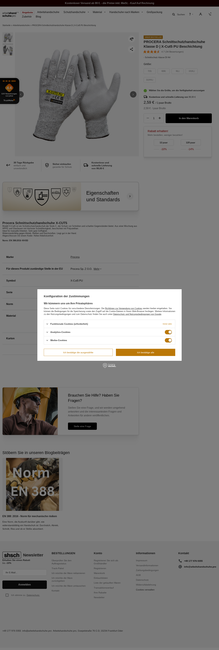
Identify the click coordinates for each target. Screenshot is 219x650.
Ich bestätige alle (145, 352)
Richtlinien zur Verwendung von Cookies (123, 308)
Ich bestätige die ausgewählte (78, 352)
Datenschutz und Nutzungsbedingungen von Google (137, 314)
